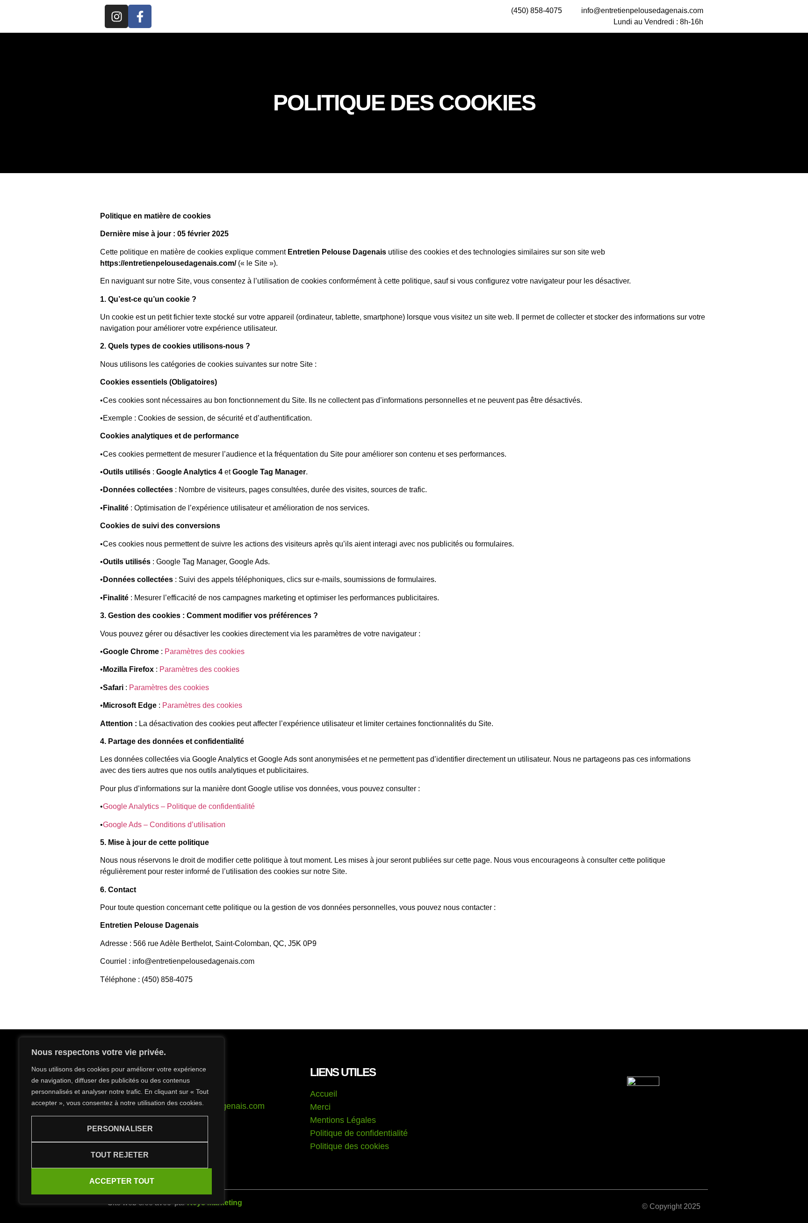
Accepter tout (121, 1181)
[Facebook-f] (140, 16)
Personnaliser (120, 1129)
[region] (121, 1120)
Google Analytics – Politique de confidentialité (179, 806)
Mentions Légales (343, 1120)
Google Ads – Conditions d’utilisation (164, 825)
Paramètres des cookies (205, 651)
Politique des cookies (349, 1146)
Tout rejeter (120, 1155)
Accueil (323, 1094)
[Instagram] (116, 16)
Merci (320, 1107)
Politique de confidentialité (359, 1133)
